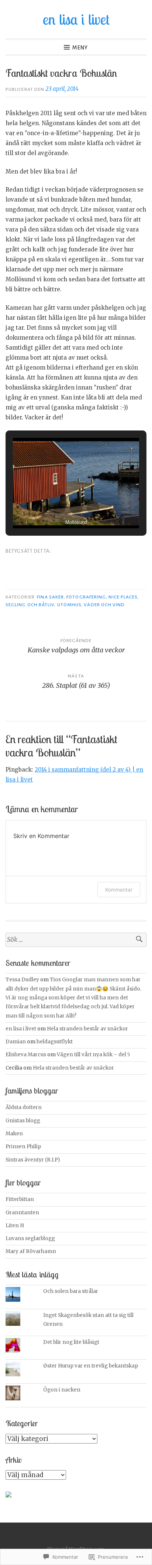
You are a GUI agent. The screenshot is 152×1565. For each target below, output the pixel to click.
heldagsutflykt (55, 1042)
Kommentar (118, 889)
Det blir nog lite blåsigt (71, 1342)
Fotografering (86, 597)
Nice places (122, 597)
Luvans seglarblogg (30, 1238)
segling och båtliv (30, 604)
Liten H (15, 1225)
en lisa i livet (76, 19)
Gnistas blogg (23, 1121)
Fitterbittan (20, 1199)
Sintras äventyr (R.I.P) (33, 1160)
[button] (59, 507)
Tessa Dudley (22, 980)
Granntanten (22, 1212)
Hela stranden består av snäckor (87, 1029)
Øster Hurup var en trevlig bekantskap (90, 1366)
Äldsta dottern (24, 1107)
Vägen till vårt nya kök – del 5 (93, 1054)
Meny (80, 48)
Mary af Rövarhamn (31, 1251)
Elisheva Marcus (26, 1054)
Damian (16, 1042)
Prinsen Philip (23, 1146)
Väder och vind (104, 604)
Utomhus (69, 604)
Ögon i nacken (61, 1390)
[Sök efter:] (76, 940)
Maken (14, 1133)
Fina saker (50, 597)
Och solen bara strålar (70, 1291)
